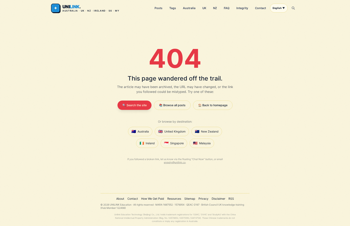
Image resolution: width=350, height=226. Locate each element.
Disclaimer (218, 198)
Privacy (203, 198)
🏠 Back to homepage (212, 105)
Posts (158, 8)
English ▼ (279, 8)
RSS (231, 198)
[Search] (293, 8)
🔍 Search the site (134, 105)
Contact (260, 8)
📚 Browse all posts (172, 105)
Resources (174, 198)
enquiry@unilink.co (175, 162)
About (120, 198)
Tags (172, 8)
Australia (189, 8)
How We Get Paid (152, 198)
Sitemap (189, 198)
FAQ (226, 8)
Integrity (242, 8)
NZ (215, 8)
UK (204, 8)
